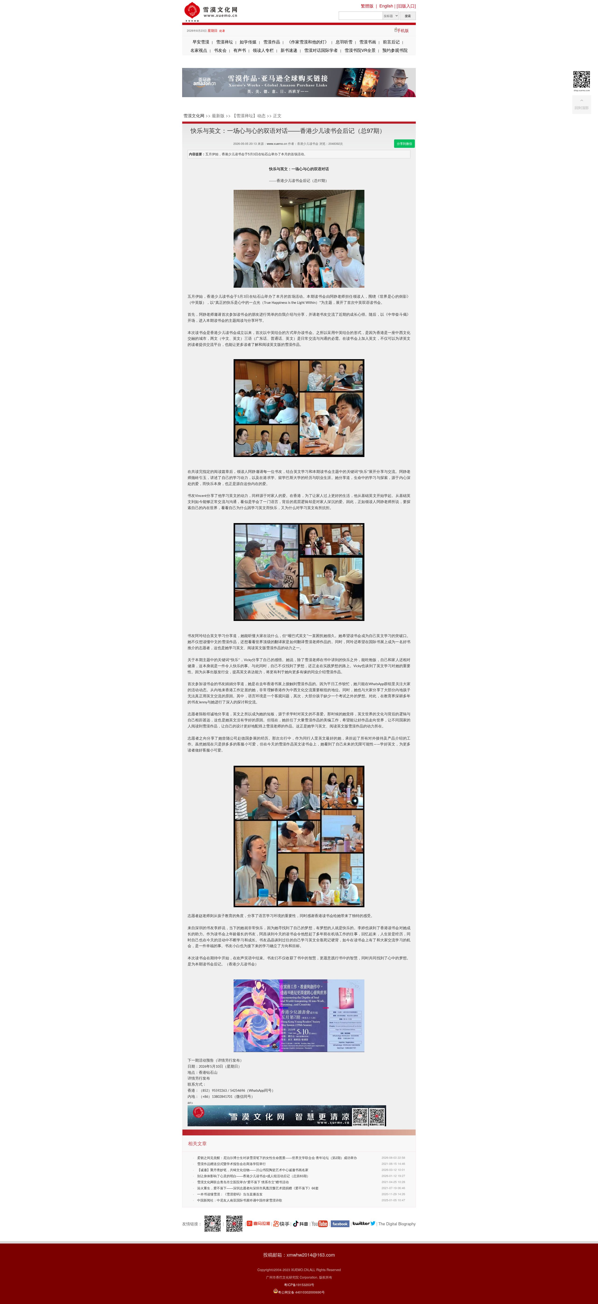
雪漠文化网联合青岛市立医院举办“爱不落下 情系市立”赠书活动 (243, 1182)
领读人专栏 (263, 50)
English (386, 6)
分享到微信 (404, 143)
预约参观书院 (395, 50)
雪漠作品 (271, 42)
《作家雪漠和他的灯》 (308, 42)
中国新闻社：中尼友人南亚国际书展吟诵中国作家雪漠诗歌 (239, 1200)
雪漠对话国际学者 (321, 50)
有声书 (239, 50)
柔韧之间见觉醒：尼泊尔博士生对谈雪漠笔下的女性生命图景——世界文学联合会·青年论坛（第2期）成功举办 (277, 1157)
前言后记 (391, 42)
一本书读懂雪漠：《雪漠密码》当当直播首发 (230, 1194)
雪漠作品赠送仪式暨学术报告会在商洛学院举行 (231, 1163)
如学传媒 (248, 42)
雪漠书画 (367, 42)
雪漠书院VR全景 (360, 50)
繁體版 (367, 6)
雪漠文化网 (193, 115)
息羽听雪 (344, 42)
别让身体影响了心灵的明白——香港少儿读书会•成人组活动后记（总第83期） (253, 1175)
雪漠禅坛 (224, 42)
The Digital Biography (397, 1223)
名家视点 (198, 50)
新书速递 (289, 50)
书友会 (220, 50)
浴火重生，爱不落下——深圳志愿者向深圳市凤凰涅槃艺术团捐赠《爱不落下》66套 (258, 1188)
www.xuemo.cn (277, 143)
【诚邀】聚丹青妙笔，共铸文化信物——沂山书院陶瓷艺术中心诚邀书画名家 (252, 1169)
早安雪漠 (200, 42)
